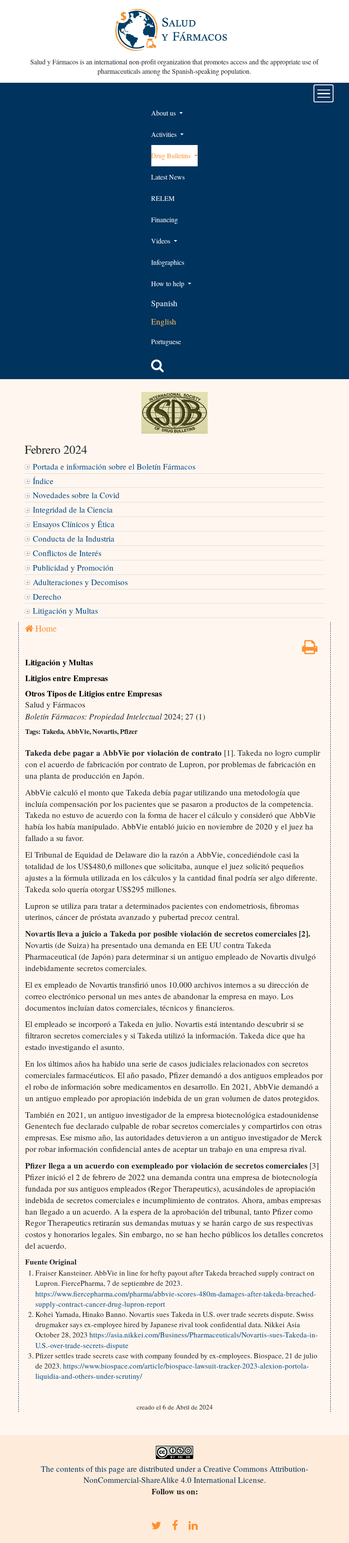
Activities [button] (164, 134)
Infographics (167, 262)
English (163, 321)
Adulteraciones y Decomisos (80, 582)
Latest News (168, 176)
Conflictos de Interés (67, 553)
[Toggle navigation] (324, 93)
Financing (164, 219)
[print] (310, 649)
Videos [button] (161, 240)
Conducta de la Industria (73, 538)
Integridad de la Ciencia (73, 509)
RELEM (162, 198)
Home (45, 628)
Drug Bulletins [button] (171, 155)
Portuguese (166, 341)
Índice (43, 481)
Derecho (47, 596)
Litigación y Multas (65, 610)
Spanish (164, 303)
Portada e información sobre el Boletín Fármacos (114, 466)
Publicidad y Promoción (73, 567)
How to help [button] (168, 283)
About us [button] (164, 112)
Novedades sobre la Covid (76, 495)
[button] (157, 365)
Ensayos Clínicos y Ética (73, 524)
